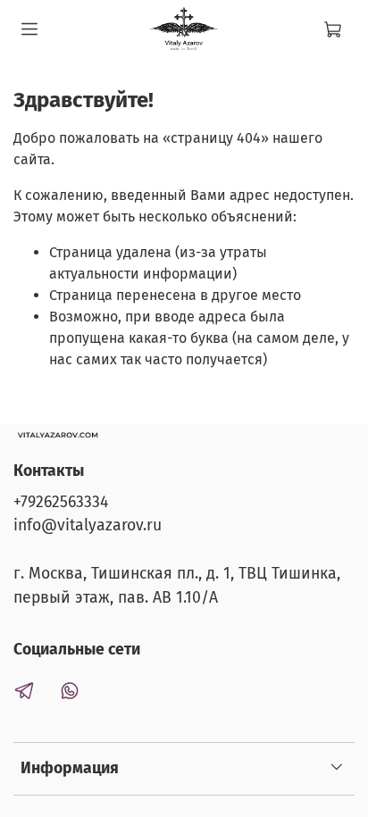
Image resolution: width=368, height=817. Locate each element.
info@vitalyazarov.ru (87, 525)
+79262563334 (60, 502)
